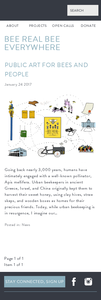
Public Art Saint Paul (50, 10)
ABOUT (12, 25)
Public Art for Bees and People (46, 69)
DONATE (88, 25)
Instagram (88, 281)
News (26, 225)
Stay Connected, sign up (34, 282)
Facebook (74, 281)
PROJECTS (38, 25)
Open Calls (63, 25)
